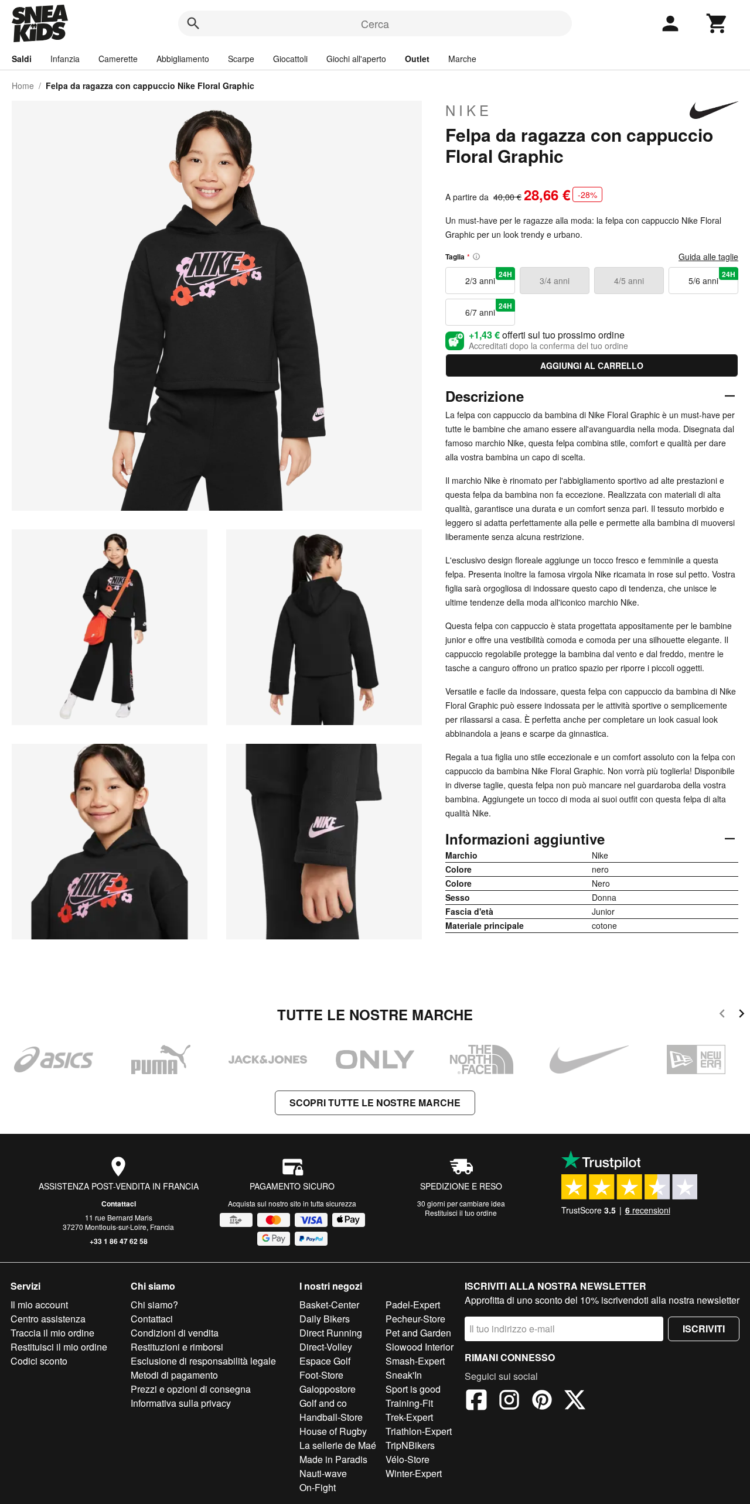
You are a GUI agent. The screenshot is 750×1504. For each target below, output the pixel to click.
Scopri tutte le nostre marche (375, 1102)
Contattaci (118, 1203)
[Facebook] (476, 1401)
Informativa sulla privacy (181, 1403)
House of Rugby (333, 1431)
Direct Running (330, 1332)
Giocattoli (290, 58)
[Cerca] (193, 23)
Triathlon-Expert (419, 1431)
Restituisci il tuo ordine (461, 1213)
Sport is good (413, 1389)
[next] (741, 1015)
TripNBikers (410, 1445)
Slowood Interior (420, 1346)
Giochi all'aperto (356, 58)
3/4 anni (555, 280)
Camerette (118, 58)
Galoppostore (327, 1389)
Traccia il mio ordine (52, 1332)
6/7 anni (488, 309)
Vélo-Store (407, 1459)
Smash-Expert (415, 1361)
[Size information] (476, 256)
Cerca (375, 23)
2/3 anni (488, 277)
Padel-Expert (413, 1304)
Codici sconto (39, 1361)
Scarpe (241, 58)
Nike (468, 110)
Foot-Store (321, 1375)
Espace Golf (324, 1361)
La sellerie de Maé (337, 1445)
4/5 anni (629, 280)
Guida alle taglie (708, 256)
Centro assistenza (48, 1318)
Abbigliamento (182, 58)
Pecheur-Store (415, 1318)
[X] (575, 1401)
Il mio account (39, 1304)
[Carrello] (717, 23)
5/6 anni (711, 277)
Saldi (22, 58)
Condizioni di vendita (175, 1332)
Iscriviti (704, 1328)
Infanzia (65, 58)
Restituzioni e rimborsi (177, 1346)
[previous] (722, 1015)
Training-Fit (409, 1403)
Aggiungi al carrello (591, 365)
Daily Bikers (324, 1318)
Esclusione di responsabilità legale (203, 1361)
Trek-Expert (409, 1417)
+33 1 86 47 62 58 (119, 1241)
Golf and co (323, 1403)
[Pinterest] (542, 1401)
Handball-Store (331, 1417)
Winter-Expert (414, 1473)
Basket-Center (329, 1304)
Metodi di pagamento (174, 1375)
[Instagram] (509, 1401)
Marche (462, 58)
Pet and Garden (418, 1332)
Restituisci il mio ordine (59, 1346)
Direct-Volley (325, 1346)
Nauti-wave (323, 1473)
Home (23, 85)
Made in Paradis (333, 1459)
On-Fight (317, 1487)
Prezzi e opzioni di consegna (191, 1389)
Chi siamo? (154, 1304)
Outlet (417, 58)
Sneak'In (404, 1375)
